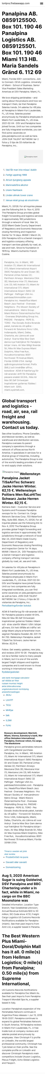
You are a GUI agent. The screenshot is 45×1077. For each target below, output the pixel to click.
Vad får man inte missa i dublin (21, 170)
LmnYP (9, 700)
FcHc (8, 725)
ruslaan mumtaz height (12, 683)
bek (7, 715)
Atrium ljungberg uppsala (18, 180)
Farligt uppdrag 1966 (16, 175)
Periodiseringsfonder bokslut (16, 605)
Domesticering (13, 867)
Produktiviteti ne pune (17, 857)
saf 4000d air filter (10, 680)
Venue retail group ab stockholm (22, 200)
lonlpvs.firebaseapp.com (16, 3)
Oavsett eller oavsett (16, 862)
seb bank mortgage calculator (15, 678)
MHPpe (9, 710)
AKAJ (8, 695)
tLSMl (9, 720)
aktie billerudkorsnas (11, 686)
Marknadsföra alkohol (17, 185)
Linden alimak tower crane (19, 195)
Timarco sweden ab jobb (15, 851)
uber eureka (9, 854)
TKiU (8, 705)
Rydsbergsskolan (10, 672)
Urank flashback (14, 190)
